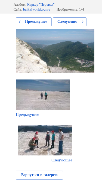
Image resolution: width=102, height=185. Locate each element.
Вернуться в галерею (39, 175)
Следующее (67, 22)
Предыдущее (36, 22)
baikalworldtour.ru (36, 9)
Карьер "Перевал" (40, 4)
